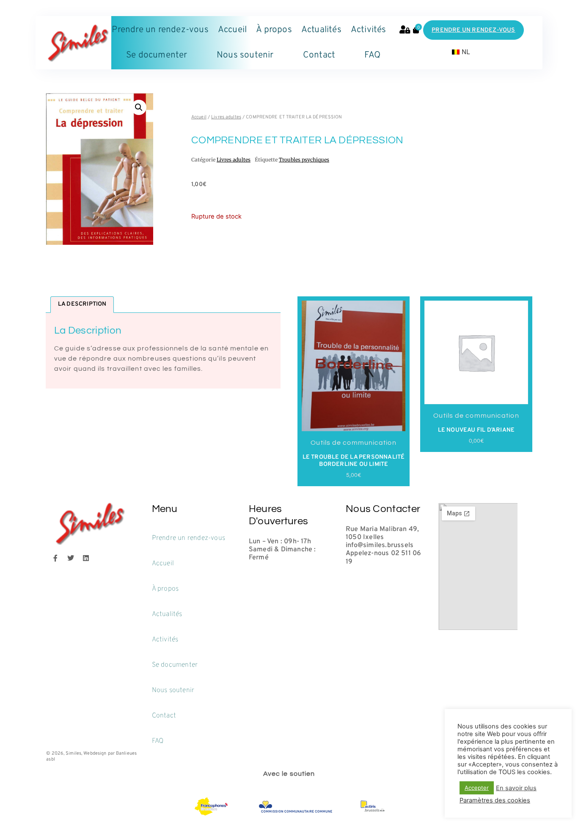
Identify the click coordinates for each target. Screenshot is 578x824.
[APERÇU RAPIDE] (310, 415)
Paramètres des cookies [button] (495, 800)
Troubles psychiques (304, 159)
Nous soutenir (245, 55)
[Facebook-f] (55, 558)
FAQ (372, 55)
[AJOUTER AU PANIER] (328, 415)
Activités (368, 30)
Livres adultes (226, 117)
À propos (274, 30)
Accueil (232, 30)
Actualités (321, 30)
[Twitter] (70, 558)
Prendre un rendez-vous (160, 30)
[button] (138, 107)
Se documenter (156, 55)
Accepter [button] (477, 787)
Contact (319, 55)
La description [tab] (82, 304)
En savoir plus (516, 788)
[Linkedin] (86, 558)
